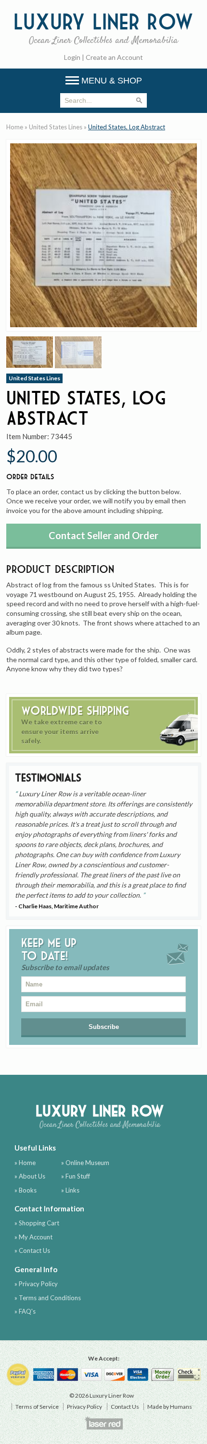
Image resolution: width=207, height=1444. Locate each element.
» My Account (33, 1237)
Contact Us (125, 1406)
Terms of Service (37, 1406)
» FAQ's (25, 1311)
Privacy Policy (84, 1406)
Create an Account (114, 57)
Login (72, 57)
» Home (25, 1162)
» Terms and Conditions (47, 1298)
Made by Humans (169, 1406)
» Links (70, 1190)
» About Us (29, 1176)
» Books (25, 1190)
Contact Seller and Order (103, 535)
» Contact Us (32, 1250)
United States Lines (55, 127)
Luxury (103, 27)
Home (14, 127)
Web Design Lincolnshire (103, 1423)
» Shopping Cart (36, 1223)
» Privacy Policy (36, 1284)
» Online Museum (85, 1162)
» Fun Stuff (75, 1176)
